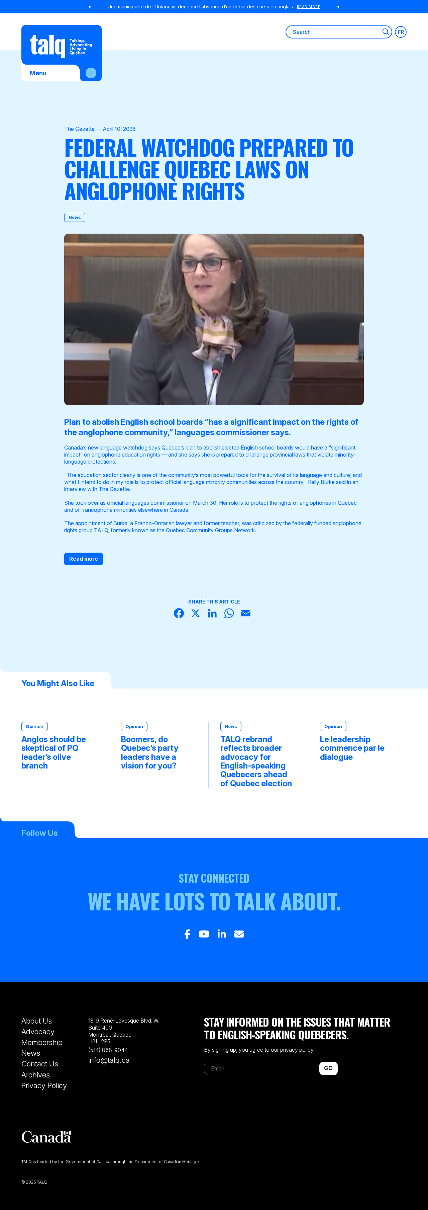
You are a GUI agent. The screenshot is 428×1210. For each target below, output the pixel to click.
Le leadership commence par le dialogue (352, 748)
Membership (42, 1042)
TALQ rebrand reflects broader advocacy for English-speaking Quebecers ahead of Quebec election (256, 761)
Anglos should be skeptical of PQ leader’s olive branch (53, 753)
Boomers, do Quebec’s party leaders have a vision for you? (150, 753)
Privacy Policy (44, 1085)
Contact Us (39, 1063)
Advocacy (38, 1031)
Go (328, 1068)
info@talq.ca (109, 1060)
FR (401, 32)
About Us (36, 1021)
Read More (309, 6)
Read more (83, 558)
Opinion (34, 726)
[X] (197, 614)
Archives (35, 1074)
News (75, 217)
